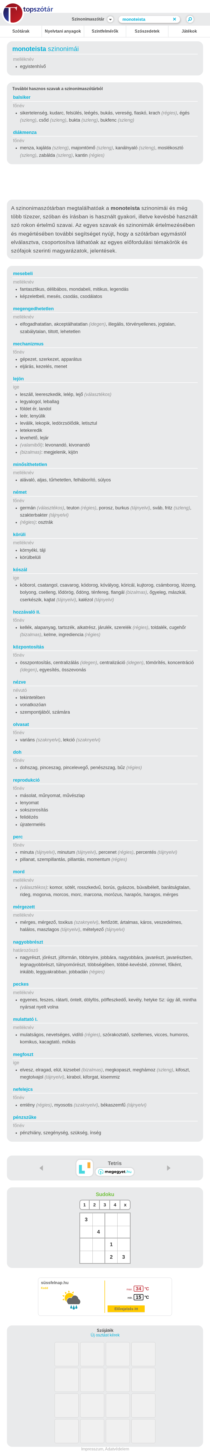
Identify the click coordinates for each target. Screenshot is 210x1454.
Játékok (189, 31)
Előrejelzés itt (126, 1309)
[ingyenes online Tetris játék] (84, 1168)
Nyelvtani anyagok (63, 31)
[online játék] (115, 1172)
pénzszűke (24, 1117)
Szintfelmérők (105, 31)
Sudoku (105, 1194)
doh (17, 752)
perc (18, 836)
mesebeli (23, 273)
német (20, 492)
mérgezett (24, 906)
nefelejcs (23, 1089)
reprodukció (26, 780)
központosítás (28, 647)
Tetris (115, 1163)
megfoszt (23, 1054)
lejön (18, 378)
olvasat (21, 724)
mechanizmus (28, 343)
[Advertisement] (105, 183)
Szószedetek (147, 31)
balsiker (21, 97)
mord (19, 871)
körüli (19, 534)
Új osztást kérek (105, 1335)
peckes (21, 984)
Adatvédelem (117, 1449)
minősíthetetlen (30, 464)
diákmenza (25, 132)
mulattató (25, 1019)
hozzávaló (26, 612)
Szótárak (20, 31)
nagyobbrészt (28, 942)
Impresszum (92, 1449)
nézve (19, 682)
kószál (20, 569)
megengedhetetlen (33, 308)
